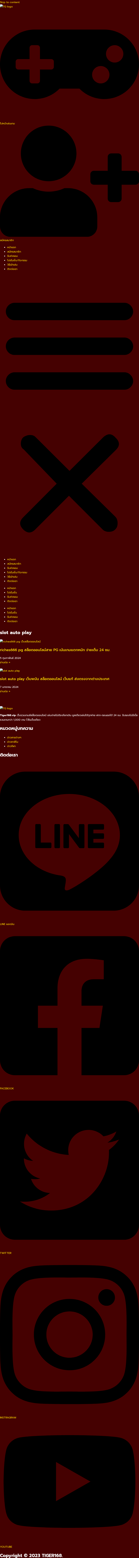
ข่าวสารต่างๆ (14, 737)
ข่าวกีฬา (11, 746)
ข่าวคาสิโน (12, 742)
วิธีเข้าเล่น (12, 265)
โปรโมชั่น (12, 592)
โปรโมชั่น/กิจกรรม (17, 260)
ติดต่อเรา (12, 269)
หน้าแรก (11, 247)
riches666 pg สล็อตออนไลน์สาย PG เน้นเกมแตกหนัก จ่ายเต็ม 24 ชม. (55, 650)
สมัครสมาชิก (14, 252)
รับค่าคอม (12, 256)
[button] (69, 414)
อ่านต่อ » (5, 662)
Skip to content (10, 2)
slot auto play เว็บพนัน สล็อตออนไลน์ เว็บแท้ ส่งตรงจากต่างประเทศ (54, 679)
